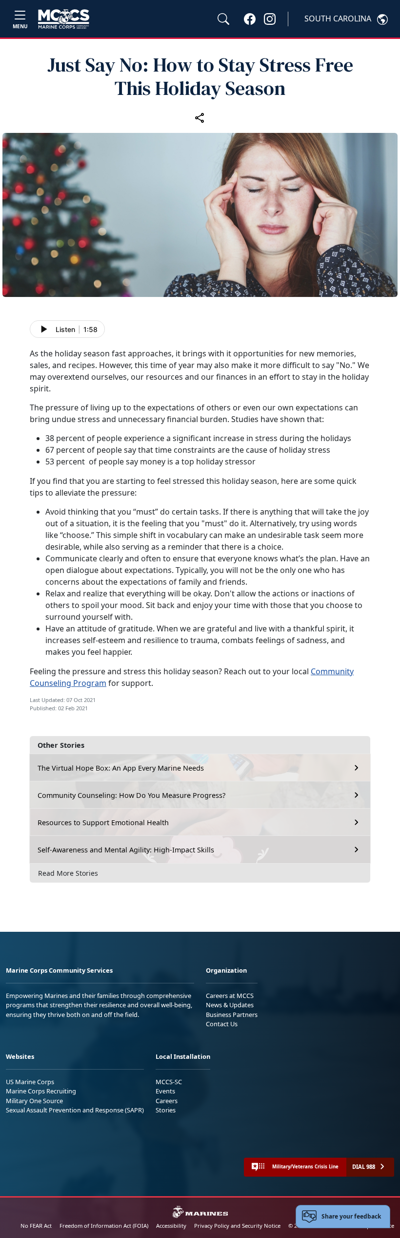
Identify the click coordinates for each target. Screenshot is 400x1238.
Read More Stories (68, 873)
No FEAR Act (36, 1225)
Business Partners (232, 1014)
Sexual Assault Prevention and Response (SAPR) (75, 1110)
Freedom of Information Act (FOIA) (104, 1225)
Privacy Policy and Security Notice (237, 1225)
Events (165, 1091)
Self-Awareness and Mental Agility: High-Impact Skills (126, 849)
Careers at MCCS (230, 995)
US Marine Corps (30, 1081)
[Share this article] (200, 117)
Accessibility (171, 1225)
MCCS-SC (169, 1081)
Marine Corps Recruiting (41, 1091)
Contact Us (222, 1023)
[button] (250, 18)
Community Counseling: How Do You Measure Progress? (131, 795)
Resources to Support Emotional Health (103, 822)
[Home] (63, 19)
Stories (166, 1110)
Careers (167, 1100)
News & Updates (230, 1004)
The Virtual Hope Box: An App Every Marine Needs (121, 768)
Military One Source (34, 1100)
